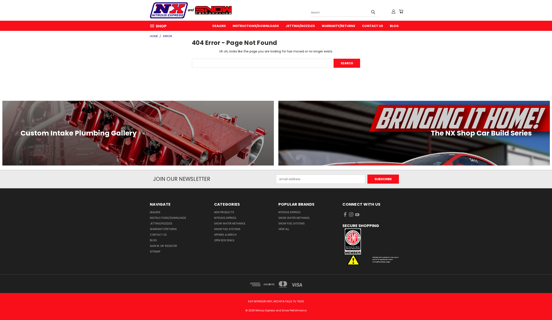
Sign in (155, 246)
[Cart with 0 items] (401, 11)
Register (171, 246)
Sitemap (155, 251)
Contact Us (372, 26)
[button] (372, 241)
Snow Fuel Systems (227, 229)
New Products (224, 212)
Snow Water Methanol (229, 223)
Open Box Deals (224, 240)
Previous (540, 306)
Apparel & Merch (225, 234)
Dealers (219, 26)
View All (283, 229)
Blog (394, 26)
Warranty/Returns (338, 26)
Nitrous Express (225, 218)
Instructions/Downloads (256, 26)
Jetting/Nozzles (300, 26)
